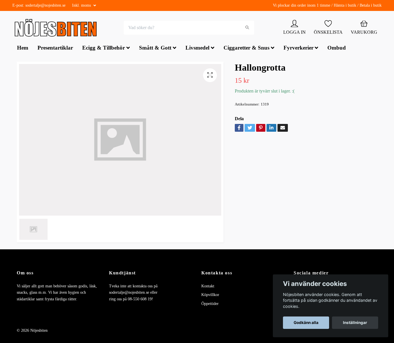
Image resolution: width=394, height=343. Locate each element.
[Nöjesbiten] (57, 28)
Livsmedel (197, 49)
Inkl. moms (82, 5)
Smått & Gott (155, 49)
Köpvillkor (210, 295)
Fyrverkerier (299, 49)
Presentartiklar (55, 49)
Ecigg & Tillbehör (103, 49)
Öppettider (210, 304)
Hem (22, 49)
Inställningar (355, 322)
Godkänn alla (306, 322)
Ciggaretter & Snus (246, 49)
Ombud (336, 49)
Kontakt (207, 286)
